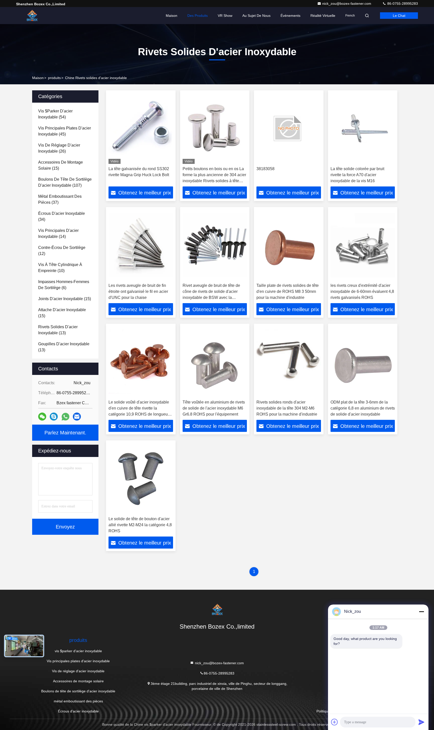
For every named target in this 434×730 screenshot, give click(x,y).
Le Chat (399, 16)
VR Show (225, 16)
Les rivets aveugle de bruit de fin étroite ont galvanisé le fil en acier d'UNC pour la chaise (138, 291)
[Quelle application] (65, 417)
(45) (64, 131)
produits (54, 78)
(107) (65, 182)
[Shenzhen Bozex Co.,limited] (32, 16)
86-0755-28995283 (402, 4)
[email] (77, 416)
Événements (290, 16)
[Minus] (421, 612)
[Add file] (334, 721)
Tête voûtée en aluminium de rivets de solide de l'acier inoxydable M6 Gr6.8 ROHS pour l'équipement (214, 408)
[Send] (421, 721)
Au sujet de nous (256, 16)
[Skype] (53, 416)
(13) (58, 330)
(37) (60, 199)
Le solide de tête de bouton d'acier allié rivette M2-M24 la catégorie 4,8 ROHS (140, 525)
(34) (61, 216)
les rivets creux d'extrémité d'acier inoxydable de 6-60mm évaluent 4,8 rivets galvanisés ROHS (362, 291)
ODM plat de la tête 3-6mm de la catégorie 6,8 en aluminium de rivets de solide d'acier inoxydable (363, 408)
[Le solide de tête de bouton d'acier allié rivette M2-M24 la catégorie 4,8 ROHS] (140, 478)
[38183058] (288, 128)
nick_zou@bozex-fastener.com (347, 4)
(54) (55, 114)
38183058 (265, 169)
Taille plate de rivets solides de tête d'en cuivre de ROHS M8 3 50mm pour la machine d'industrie (287, 291)
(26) (59, 148)
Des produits (197, 16)
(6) (63, 285)
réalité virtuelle (322, 16)
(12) (61, 250)
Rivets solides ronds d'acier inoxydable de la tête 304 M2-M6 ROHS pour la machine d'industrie (286, 408)
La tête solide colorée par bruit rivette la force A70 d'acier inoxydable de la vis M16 (357, 175)
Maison (171, 16)
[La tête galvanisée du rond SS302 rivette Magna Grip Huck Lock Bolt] (140, 128)
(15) (60, 165)
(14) (58, 233)
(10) (60, 267)
